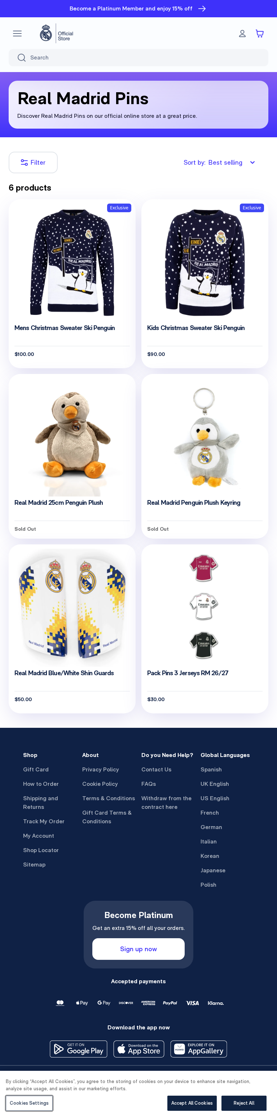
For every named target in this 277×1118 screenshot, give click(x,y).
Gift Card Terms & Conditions (107, 817)
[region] (138, 1094)
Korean (210, 855)
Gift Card (36, 769)
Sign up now (138, 949)
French (210, 812)
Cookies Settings (29, 1103)
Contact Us (156, 769)
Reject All (244, 1103)
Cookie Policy (100, 783)
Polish (208, 884)
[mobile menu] (17, 33)
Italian (209, 841)
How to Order (41, 783)
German (211, 827)
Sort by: (213, 162)
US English (215, 798)
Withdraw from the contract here (166, 802)
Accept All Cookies (192, 1103)
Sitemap (34, 864)
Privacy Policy (100, 769)
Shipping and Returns (40, 802)
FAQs (148, 783)
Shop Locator (41, 850)
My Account (38, 835)
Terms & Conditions (108, 798)
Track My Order (44, 821)
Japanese (213, 870)
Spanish (211, 769)
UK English (215, 783)
